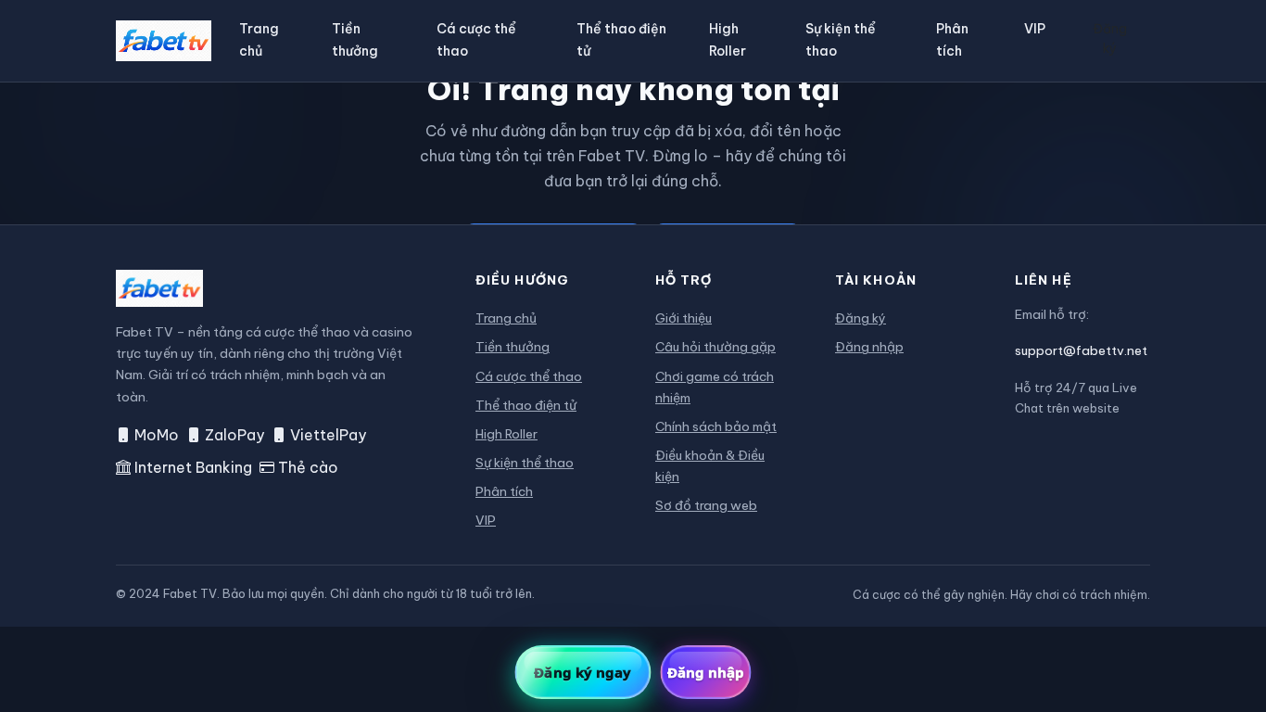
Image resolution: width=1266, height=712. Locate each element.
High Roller (727, 39)
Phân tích (952, 39)
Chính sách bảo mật (716, 426)
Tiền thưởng (355, 39)
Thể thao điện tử (621, 39)
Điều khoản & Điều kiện (710, 466)
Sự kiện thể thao (840, 39)
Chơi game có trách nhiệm (714, 387)
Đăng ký (1110, 38)
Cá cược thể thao (476, 39)
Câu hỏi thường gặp (715, 346)
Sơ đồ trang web (706, 505)
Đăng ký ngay (582, 672)
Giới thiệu (683, 318)
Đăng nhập (869, 346)
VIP (1034, 28)
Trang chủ (259, 39)
